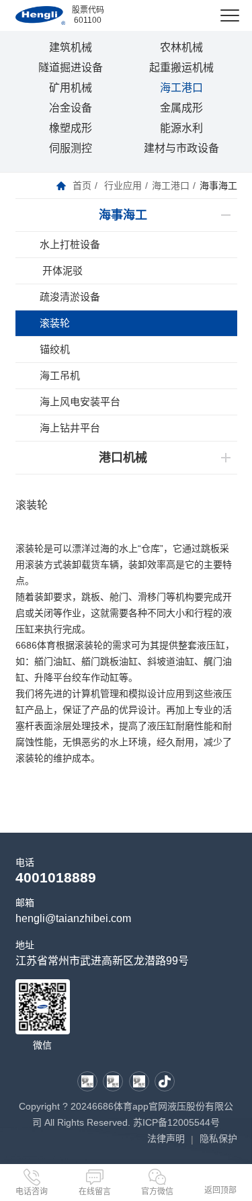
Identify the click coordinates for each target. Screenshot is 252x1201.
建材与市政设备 (181, 148)
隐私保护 (218, 1138)
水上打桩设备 (70, 244)
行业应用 (123, 185)
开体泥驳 (61, 270)
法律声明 (166, 1138)
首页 (82, 185)
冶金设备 (70, 108)
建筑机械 (70, 47)
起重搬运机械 (181, 67)
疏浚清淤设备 (70, 296)
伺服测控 (70, 148)
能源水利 (181, 128)
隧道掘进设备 (70, 67)
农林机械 (181, 47)
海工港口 (181, 87)
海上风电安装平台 (80, 401)
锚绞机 (55, 349)
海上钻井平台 (70, 427)
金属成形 (181, 108)
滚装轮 (55, 323)
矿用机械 (70, 87)
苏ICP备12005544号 (176, 1122)
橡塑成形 (70, 128)
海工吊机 (60, 375)
